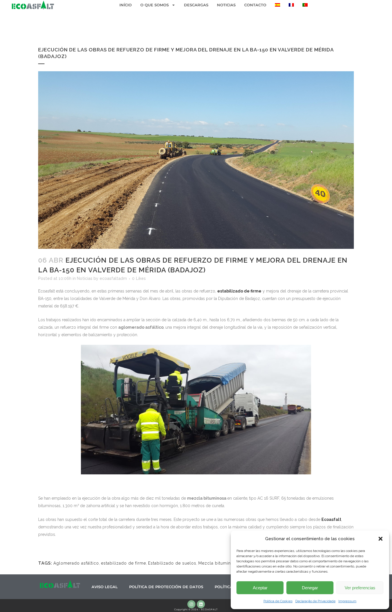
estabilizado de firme (123, 563)
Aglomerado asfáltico (76, 563)
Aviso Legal (105, 586)
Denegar (310, 587)
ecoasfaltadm (113, 278)
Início (125, 5)
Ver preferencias (360, 587)
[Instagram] (191, 604)
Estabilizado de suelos (172, 563)
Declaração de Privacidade (315, 601)
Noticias (226, 5)
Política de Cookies (277, 601)
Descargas (196, 5)
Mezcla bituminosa (218, 563)
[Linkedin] (201, 604)
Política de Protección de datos (166, 586)
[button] (380, 539)
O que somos (154, 5)
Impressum (347, 601)
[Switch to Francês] (291, 5)
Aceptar (260, 587)
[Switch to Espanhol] (277, 5)
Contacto (255, 5)
